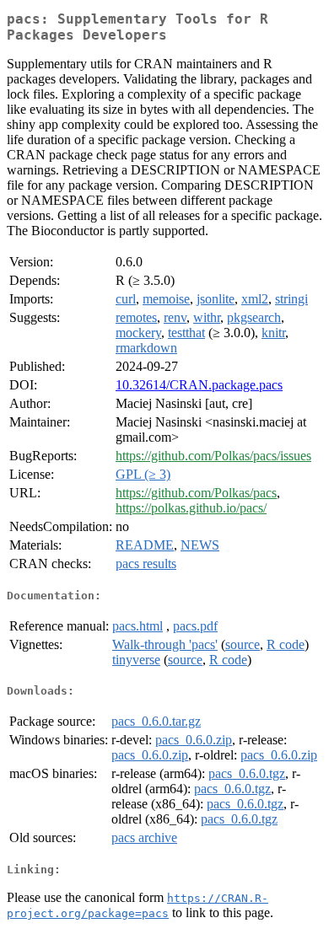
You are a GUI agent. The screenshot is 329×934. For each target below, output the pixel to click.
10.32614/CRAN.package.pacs (199, 385)
